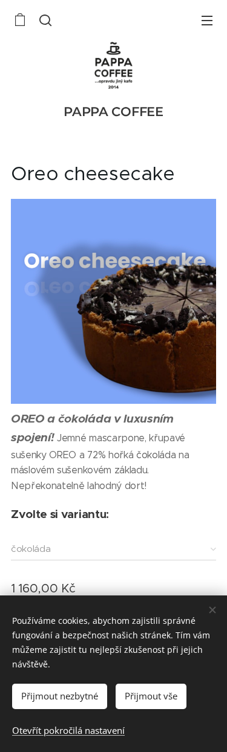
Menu (207, 20)
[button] (44, 20)
